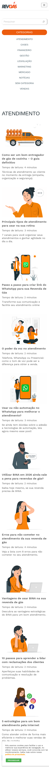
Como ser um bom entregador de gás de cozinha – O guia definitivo (23, 158)
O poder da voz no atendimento (24, 348)
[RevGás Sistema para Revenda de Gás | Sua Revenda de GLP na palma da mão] (9, 5)
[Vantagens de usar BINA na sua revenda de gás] (24, 579)
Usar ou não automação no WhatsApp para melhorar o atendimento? (21, 411)
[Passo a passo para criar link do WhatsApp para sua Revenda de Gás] (24, 265)
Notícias (24, 77)
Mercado (24, 72)
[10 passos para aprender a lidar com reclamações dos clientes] (24, 639)
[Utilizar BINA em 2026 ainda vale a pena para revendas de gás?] (24, 455)
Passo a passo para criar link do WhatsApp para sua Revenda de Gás (24, 288)
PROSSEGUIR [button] (13, 760)
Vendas (24, 88)
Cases (24, 44)
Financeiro (24, 50)
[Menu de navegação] (44, 5)
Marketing (24, 66)
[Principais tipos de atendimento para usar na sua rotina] (24, 202)
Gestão (24, 55)
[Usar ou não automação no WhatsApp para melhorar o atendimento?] (24, 388)
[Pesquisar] (43, 22)
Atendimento (24, 39)
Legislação (24, 61)
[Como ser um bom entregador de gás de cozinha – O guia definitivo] (24, 136)
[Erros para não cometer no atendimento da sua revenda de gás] (24, 515)
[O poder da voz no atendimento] (24, 329)
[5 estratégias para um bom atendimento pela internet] (24, 702)
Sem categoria (24, 83)
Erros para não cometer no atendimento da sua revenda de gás (24, 538)
